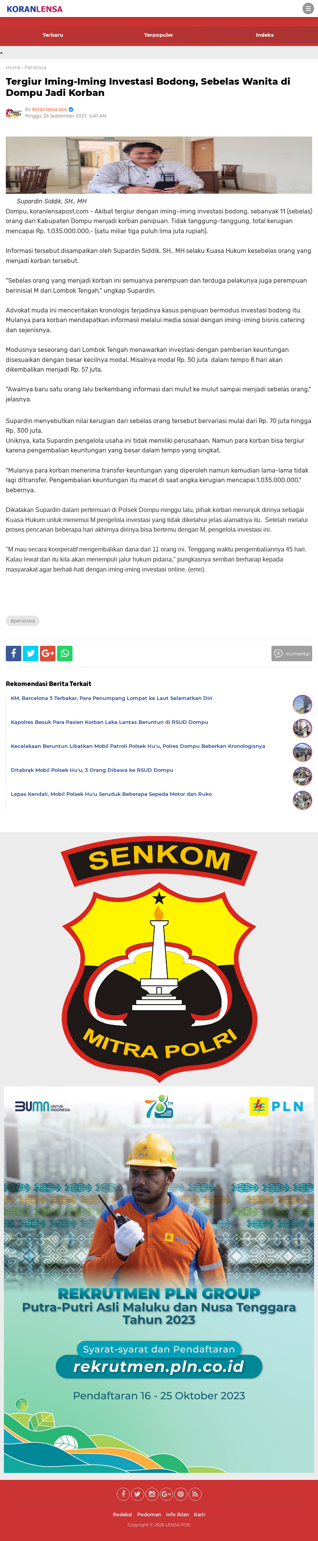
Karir (200, 1514)
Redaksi (122, 1514)
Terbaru (53, 35)
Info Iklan (177, 1514)
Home (13, 67)
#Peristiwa (22, 621)
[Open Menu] (308, 8)
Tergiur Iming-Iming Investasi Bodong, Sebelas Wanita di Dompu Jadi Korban (148, 87)
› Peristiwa (34, 67)
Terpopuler (158, 35)
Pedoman (149, 1514)
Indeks (265, 35)
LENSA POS (178, 1524)
